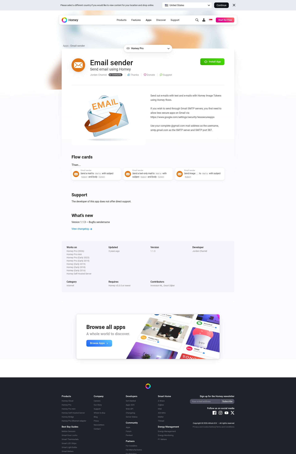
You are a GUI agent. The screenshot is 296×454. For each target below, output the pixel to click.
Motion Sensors (68, 431)
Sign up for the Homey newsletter (217, 396)
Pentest (129, 435)
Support (175, 20)
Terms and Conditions (225, 427)
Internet (70, 285)
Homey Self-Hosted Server (73, 413)
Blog (96, 417)
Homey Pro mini (68, 409)
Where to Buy (99, 413)
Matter (161, 417)
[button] (187, 5)
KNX (160, 409)
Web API (129, 409)
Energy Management (167, 431)
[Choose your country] (210, 20)
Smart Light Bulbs (69, 447)
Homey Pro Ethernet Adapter (74, 421)
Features (136, 20)
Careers (97, 401)
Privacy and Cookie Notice (204, 427)
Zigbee (161, 405)
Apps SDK (130, 405)
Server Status (132, 417)
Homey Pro (66, 405)
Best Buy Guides (70, 426)
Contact (97, 429)
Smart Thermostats (70, 439)
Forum (128, 431)
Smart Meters (68, 451)
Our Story (98, 405)
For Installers (131, 446)
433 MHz (162, 413)
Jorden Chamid (199, 251)
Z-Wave (161, 401)
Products (121, 20)
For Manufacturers (134, 450)
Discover (161, 20)
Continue (221, 5)
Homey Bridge (68, 417)
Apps (148, 20)
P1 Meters (162, 439)
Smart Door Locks (69, 435)
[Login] (204, 20)
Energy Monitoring (165, 435)
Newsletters (99, 425)
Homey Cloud (67, 401)
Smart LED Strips (69, 443)
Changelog (130, 413)
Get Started (131, 401)
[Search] (197, 20)
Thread (161, 421)
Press (96, 421)
